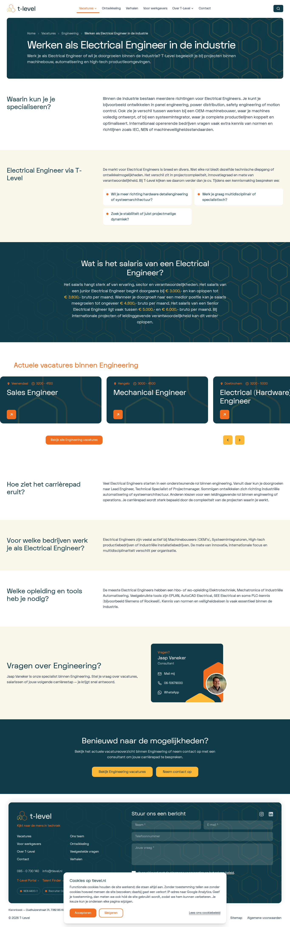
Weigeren (111, 913)
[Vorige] (227, 440)
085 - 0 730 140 (28, 871)
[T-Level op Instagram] (261, 814)
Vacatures (86, 8)
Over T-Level (181, 8)
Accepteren (83, 913)
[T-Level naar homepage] (21, 8)
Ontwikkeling (111, 8)
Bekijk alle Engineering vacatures (74, 440)
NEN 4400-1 (31, 891)
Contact (205, 8)
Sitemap (236, 918)
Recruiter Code (58, 891)
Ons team (77, 836)
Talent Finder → (53, 880)
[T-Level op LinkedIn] (271, 814)
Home (31, 33)
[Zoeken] (278, 8)
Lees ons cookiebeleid (204, 913)
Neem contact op (177, 772)
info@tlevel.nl (52, 871)
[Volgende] (239, 440)
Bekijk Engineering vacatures (122, 772)
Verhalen (132, 8)
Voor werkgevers (155, 8)
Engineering (70, 33)
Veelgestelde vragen (84, 851)
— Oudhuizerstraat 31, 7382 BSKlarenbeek (41, 910)
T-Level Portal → (28, 880)
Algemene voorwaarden (264, 918)
